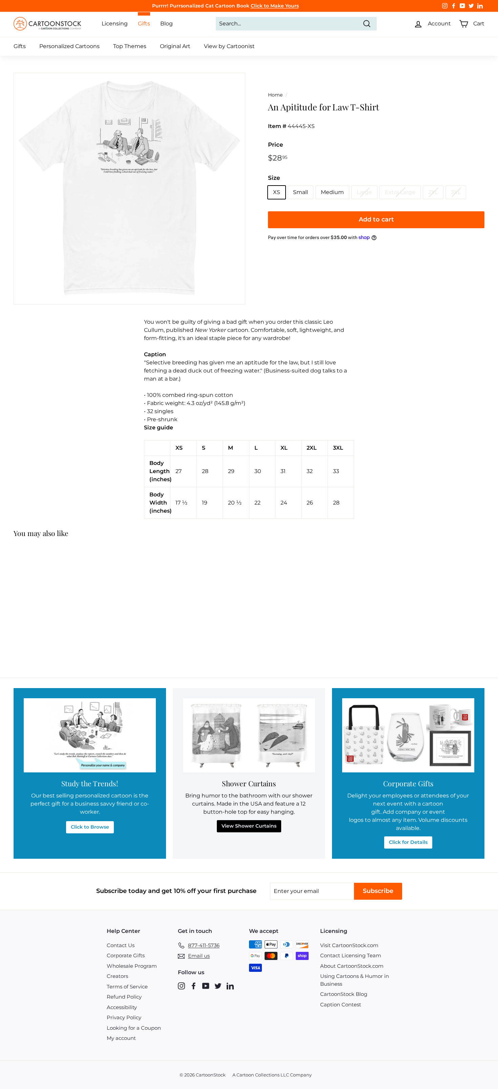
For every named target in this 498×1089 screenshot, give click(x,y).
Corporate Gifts (126, 955)
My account (121, 1038)
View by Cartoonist (229, 46)
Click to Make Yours (275, 6)
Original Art (175, 46)
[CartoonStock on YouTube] (205, 985)
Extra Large (400, 192)
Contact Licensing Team (350, 955)
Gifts (20, 46)
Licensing (115, 23)
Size (274, 177)
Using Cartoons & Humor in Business (354, 980)
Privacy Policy (124, 1017)
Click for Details (408, 842)
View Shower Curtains (249, 826)
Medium (332, 192)
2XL (433, 192)
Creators (117, 976)
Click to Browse (90, 827)
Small (300, 192)
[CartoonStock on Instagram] (181, 985)
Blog (166, 23)
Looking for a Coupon (134, 1028)
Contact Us (120, 945)
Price (275, 144)
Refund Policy (124, 997)
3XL (456, 192)
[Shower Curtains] (249, 735)
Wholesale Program (132, 966)
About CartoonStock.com (351, 966)
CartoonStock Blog (343, 994)
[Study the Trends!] (90, 735)
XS (276, 192)
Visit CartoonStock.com (349, 945)
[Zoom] (129, 188)
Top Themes (129, 46)
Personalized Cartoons (69, 46)
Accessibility (122, 1007)
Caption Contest (340, 1004)
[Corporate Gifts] (408, 735)
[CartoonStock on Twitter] (218, 985)
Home (275, 95)
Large (364, 192)
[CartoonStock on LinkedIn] (230, 985)
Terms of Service (127, 986)
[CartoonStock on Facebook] (193, 985)
